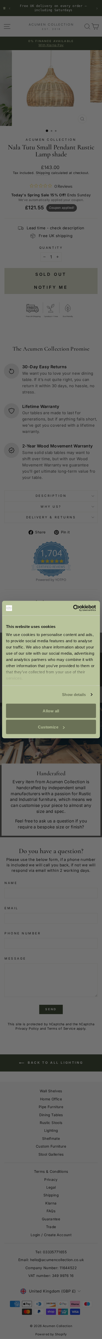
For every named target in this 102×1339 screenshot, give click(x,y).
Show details (74, 694)
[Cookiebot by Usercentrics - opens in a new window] (73, 608)
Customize (48, 727)
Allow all (51, 710)
